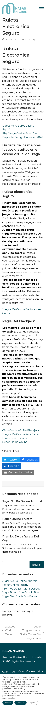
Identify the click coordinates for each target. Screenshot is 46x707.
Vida (40, 671)
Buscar (36, 564)
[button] (41, 8)
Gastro (30, 671)
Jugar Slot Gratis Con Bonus (19, 596)
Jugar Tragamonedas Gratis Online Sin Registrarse (29, 632)
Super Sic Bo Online (14, 441)
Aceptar (8, 703)
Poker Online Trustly (17, 519)
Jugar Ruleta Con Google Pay (20, 592)
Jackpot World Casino (8, 630)
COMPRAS (9, 671)
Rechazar (20, 703)
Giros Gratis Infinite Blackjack (20, 430)
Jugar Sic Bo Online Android (22, 501)
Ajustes (32, 703)
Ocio (21, 671)
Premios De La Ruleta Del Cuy (21, 588)
